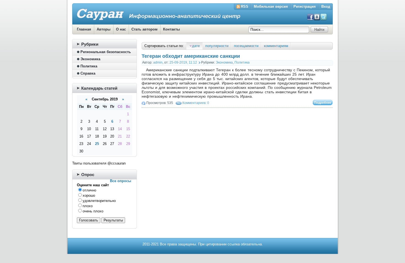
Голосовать (88, 220)
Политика (242, 62)
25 (97, 144)
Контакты (171, 29)
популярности (216, 46)
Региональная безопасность (105, 52)
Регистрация (304, 6)
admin (158, 62)
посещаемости (246, 46)
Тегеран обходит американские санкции (191, 56)
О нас (121, 29)
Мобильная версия (271, 6)
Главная (84, 29)
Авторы (103, 29)
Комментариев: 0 (195, 103)
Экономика (224, 62)
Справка (87, 73)
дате (196, 46)
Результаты (113, 220)
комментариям (276, 46)
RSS (244, 6)
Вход (325, 6)
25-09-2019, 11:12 (183, 62)
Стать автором (144, 29)
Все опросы (120, 181)
